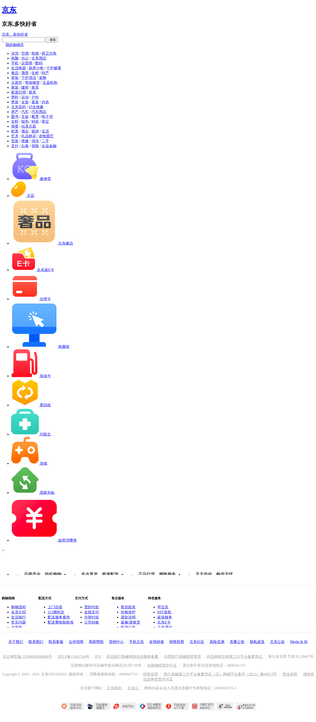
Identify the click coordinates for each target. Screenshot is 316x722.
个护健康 (53, 68)
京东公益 (277, 642)
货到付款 (91, 607)
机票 (15, 131)
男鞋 (15, 97)
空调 (25, 53)
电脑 (15, 58)
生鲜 (35, 73)
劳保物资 (32, 83)
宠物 (42, 78)
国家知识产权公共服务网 (245, 706)
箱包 (25, 121)
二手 (45, 141)
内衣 (45, 102)
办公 (25, 58)
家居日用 (18, 92)
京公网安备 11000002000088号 (28, 657)
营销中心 (116, 642)
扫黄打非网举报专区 (203, 706)
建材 (25, 87)
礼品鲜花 (28, 136)
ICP (98, 657)
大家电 (16, 627)
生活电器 (18, 68)
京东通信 (164, 627)
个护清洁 (28, 78)
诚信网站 (124, 706)
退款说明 (128, 617)
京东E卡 (164, 622)
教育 (35, 117)
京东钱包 (115, 688)
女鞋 (15, 121)
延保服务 (164, 617)
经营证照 (151, 674)
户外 (35, 97)
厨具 (32, 92)
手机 (15, 63)
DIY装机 (164, 612)
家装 (15, 87)
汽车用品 (38, 112)
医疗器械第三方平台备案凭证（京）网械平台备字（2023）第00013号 (221, 674)
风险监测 (217, 642)
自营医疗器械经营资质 (183, 657)
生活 (45, 131)
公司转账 (91, 622)
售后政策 (128, 607)
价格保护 (128, 612)
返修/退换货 (130, 622)
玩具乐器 (28, 126)
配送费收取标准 (61, 622)
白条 (25, 146)
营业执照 (290, 674)
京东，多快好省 (15, 34)
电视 (35, 53)
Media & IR (299, 642)
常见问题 (18, 622)
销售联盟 (176, 642)
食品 (15, 73)
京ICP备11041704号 (74, 657)
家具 (35, 87)
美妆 (15, 78)
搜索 (51, 39)
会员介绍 (18, 612)
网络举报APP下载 (177, 706)
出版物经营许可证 (162, 665)
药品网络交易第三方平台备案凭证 (235, 657)
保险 (35, 146)
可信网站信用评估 (72, 706)
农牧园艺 (46, 136)
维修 (25, 141)
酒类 (25, 73)
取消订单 (128, 627)
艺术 (15, 136)
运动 (25, 97)
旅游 (35, 131)
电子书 (47, 117)
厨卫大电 (49, 53)
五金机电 (50, 83)
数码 (39, 63)
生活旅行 (18, 617)
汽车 (25, 112)
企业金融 (49, 146)
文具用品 (38, 58)
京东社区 (196, 642)
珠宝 (45, 121)
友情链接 (156, 642)
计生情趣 (36, 107)
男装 (15, 102)
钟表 (35, 121)
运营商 (26, 63)
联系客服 (56, 642)
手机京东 (136, 642)
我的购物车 (15, 45)
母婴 (15, 126)
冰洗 (15, 53)
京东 (9, 10)
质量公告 (237, 642)
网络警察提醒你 (98, 706)
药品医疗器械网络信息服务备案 (132, 657)
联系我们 (35, 642)
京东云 (133, 688)
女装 (25, 102)
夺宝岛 (162, 607)
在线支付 (91, 612)
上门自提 (55, 607)
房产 (15, 112)
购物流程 (18, 607)
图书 (15, 117)
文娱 (25, 117)
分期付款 (91, 617)
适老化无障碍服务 (225, 706)
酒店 (25, 131)
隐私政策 (257, 642)
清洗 (35, 141)
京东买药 (18, 107)
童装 (35, 102)
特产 (45, 73)
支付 (15, 146)
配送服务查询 (59, 617)
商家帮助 (96, 642)
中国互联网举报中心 (150, 706)
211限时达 (56, 612)
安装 (15, 141)
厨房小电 (36, 68)
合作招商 (76, 642)
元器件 (16, 83)
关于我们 (15, 642)
